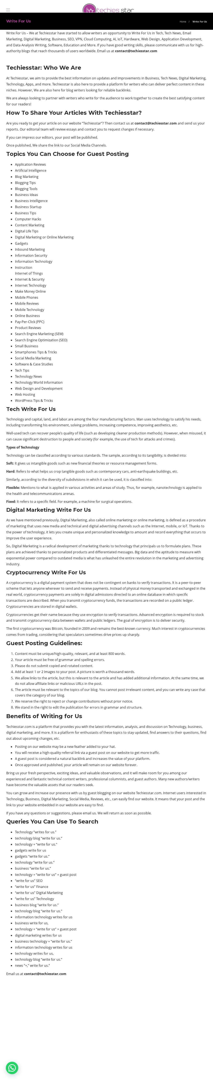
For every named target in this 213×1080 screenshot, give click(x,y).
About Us (134, 1070)
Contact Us (195, 1070)
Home (183, 21)
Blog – (174, 1070)
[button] (12, 1068)
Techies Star (197, 1064)
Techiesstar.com (19, 726)
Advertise (155, 1070)
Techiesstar (19, 78)
